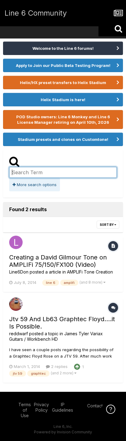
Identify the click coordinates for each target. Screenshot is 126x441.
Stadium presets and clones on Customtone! (63, 139)
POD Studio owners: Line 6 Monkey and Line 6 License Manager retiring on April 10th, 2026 (63, 119)
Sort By (107, 224)
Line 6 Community (36, 13)
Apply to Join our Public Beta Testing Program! (63, 65)
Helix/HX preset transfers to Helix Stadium (63, 82)
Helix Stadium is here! (63, 99)
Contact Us (98, 405)
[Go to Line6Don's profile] (16, 242)
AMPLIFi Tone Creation (90, 271)
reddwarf (18, 333)
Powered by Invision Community (63, 432)
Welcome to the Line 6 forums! (63, 48)
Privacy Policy (41, 407)
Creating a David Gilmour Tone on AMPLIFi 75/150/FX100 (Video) (58, 261)
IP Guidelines (62, 407)
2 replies (59, 366)
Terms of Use (24, 410)
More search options (36, 184)
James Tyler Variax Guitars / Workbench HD (56, 336)
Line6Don (18, 271)
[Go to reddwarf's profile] (16, 304)
